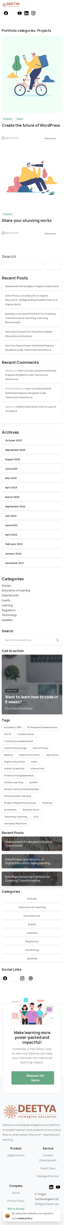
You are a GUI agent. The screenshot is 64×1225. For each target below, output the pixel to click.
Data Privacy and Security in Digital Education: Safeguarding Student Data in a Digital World (31, 300)
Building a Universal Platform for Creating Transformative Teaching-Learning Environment (30, 318)
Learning (7, 605)
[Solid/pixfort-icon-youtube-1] (58, 1186)
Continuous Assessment (18, 741)
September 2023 (15, 449)
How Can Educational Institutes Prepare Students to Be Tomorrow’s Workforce (30, 375)
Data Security (10, 595)
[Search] (57, 640)
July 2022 (11, 515)
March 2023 (12, 497)
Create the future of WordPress (31, 125)
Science (47, 802)
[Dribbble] (30, 978)
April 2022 (11, 534)
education (52, 754)
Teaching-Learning (15, 816)
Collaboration (25, 734)
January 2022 (13, 553)
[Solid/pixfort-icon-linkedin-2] (51, 1186)
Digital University (29, 754)
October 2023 (13, 440)
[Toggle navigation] (58, 5)
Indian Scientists (14, 768)
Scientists (10, 809)
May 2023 (11, 478)
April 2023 (11, 487)
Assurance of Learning (16, 590)
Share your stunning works (26, 220)
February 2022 (14, 544)
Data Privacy (40, 748)
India (34, 761)
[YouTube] (19, 13)
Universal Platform (15, 823)
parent (33, 782)
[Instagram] (33, 13)
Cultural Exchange (15, 748)
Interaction (38, 768)
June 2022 (11, 525)
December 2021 (14, 563)
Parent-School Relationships (21, 789)
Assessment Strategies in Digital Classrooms (32, 286)
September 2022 (15, 506)
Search (9, 256)
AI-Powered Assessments (42, 727)
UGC (36, 816)
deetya (8, 754)
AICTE (7, 734)
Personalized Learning (17, 796)
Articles (6, 585)
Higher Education (14, 761)
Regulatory (9, 610)
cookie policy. (24, 1218)
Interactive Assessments (19, 775)
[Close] (57, 1216)
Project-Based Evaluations (20, 802)
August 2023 (12, 459)
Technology (9, 615)
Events (6, 600)
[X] (12, 13)
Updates (7, 620)
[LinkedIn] (26, 13)
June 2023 (11, 468)
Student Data (31, 809)
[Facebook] (6, 13)
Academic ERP (12, 727)
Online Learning (13, 782)
